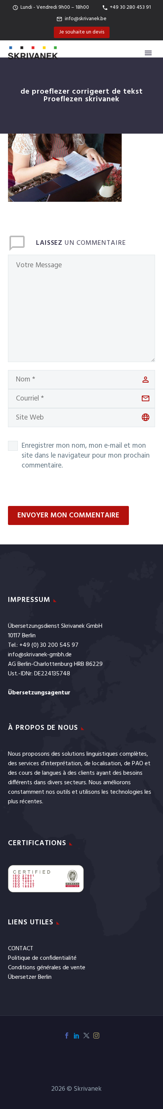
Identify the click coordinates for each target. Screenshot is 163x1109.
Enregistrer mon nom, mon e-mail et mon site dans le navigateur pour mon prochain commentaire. (86, 456)
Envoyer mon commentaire (68, 515)
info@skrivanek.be (86, 18)
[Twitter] (86, 1035)
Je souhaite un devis (81, 32)
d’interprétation (61, 764)
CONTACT (20, 949)
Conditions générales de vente (46, 968)
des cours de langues (34, 773)
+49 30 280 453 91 (130, 7)
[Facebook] (67, 1035)
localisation (106, 764)
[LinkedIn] (77, 1035)
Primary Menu (148, 53)
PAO (137, 764)
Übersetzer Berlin (30, 977)
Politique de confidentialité (42, 958)
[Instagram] (96, 1035)
